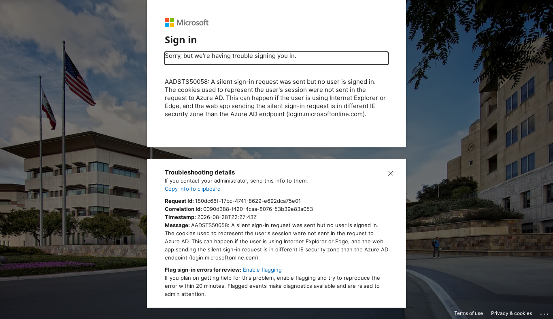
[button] (390, 172)
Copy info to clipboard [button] (193, 188)
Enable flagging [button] (262, 269)
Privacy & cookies (511, 313)
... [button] (545, 312)
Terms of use (468, 313)
